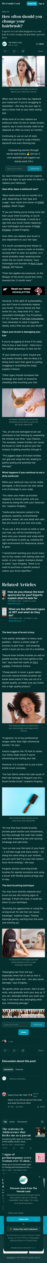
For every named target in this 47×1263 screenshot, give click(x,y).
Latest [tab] (12, 1122)
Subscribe (32, 3)
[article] (23, 1138)
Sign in (41, 3)
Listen (41, 44)
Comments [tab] (8, 1069)
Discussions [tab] (22, 1122)
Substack (10, 1257)
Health (5, 12)
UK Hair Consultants (32, 318)
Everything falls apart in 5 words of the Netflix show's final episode (16, 1140)
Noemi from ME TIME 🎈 (19, 1095)
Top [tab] (5, 1122)
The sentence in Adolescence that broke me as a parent (16, 1132)
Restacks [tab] (19, 1069)
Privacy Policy (32, 1240)
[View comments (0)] (14, 1148)
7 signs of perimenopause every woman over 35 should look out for (17, 1158)
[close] (39, 1177)
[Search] (42, 1121)
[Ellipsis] (44, 1093)
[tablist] (13, 1069)
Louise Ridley (19, 1145)
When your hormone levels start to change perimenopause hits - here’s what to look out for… (16, 1165)
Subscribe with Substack (25, 1229)
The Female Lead (15, 42)
